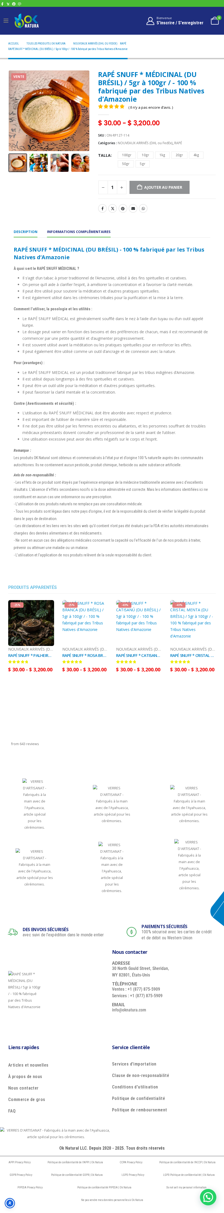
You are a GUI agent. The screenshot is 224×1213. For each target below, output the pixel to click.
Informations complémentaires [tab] (79, 231)
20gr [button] (179, 155)
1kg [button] (162, 155)
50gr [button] (125, 163)
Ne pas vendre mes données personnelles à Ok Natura (112, 1200)
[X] (8, 4)
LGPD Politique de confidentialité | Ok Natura (189, 1174)
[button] (15, 111)
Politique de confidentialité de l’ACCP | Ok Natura (187, 1162)
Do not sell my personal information (186, 1187)
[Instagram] (19, 4)
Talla (104, 155)
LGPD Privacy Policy (133, 1174)
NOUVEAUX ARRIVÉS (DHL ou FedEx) (145, 143)
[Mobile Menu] (6, 20)
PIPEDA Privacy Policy (30, 1187)
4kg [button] (196, 155)
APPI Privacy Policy (19, 1162)
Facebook (102, 208)
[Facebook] (2, 4)
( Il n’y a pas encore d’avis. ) (150, 107)
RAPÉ (178, 143)
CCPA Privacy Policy (131, 1162)
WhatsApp (143, 208)
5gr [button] (142, 163)
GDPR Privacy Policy (21, 1174)
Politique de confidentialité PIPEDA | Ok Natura (104, 1187)
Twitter (112, 208)
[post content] (31, 623)
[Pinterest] (14, 4)
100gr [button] (126, 155)
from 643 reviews (25, 744)
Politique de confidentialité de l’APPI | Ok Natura (75, 1162)
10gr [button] (145, 155)
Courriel (133, 208)
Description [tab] (25, 231)
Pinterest (123, 208)
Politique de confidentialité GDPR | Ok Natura (77, 1174)
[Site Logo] (26, 20)
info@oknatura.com (129, 1010)
